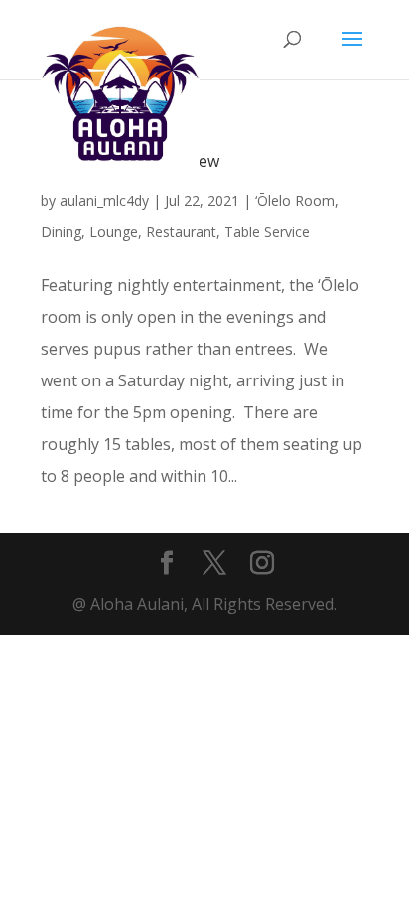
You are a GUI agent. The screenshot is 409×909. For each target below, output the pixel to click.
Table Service (267, 232)
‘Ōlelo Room (295, 200)
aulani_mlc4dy (104, 200)
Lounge (113, 232)
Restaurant (181, 232)
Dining (61, 232)
